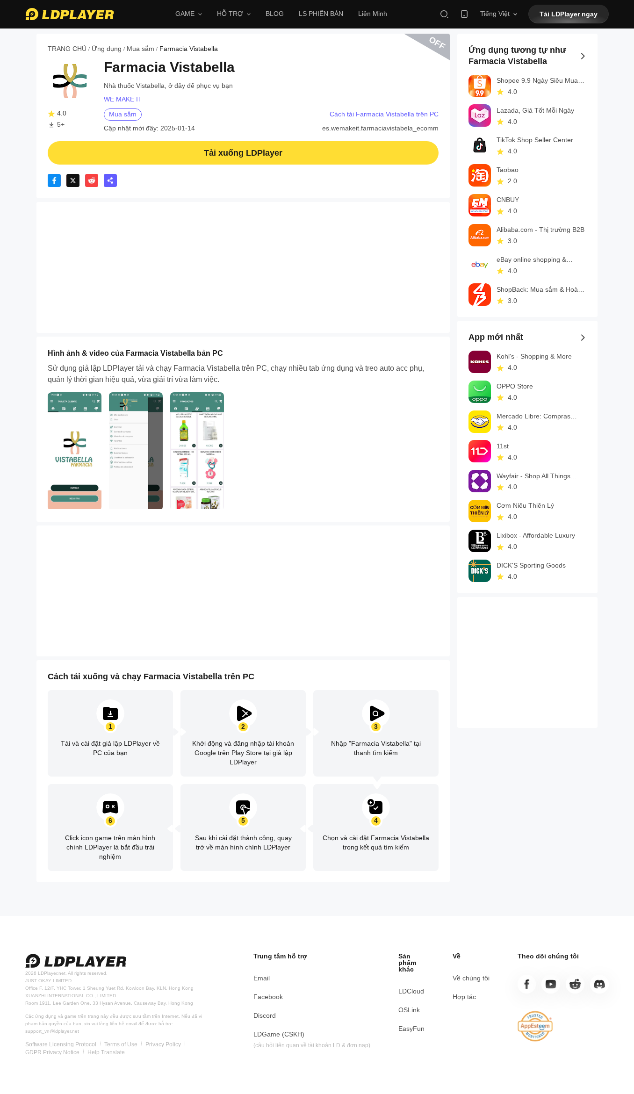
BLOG (275, 13)
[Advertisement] (243, 267)
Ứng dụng (107, 48)
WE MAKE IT (123, 99)
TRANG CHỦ (67, 48)
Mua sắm (140, 48)
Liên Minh (372, 13)
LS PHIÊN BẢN (321, 13)
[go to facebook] (527, 984)
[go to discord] (599, 984)
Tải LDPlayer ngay (569, 14)
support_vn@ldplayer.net (52, 1031)
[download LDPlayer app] (464, 14)
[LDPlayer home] (69, 14)
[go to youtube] (550, 984)
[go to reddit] (575, 984)
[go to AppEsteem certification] (535, 1026)
